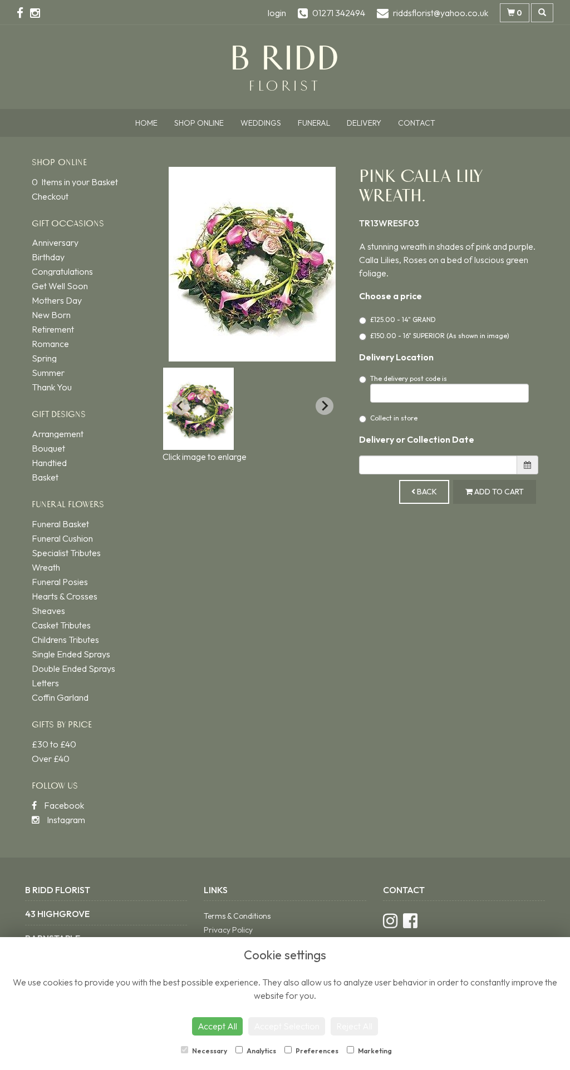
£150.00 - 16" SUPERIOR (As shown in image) (439, 335)
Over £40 (51, 758)
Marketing (374, 1051)
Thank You (52, 387)
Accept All (217, 1026)
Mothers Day (57, 300)
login (277, 12)
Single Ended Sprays (71, 654)
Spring (44, 358)
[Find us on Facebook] (23, 13)
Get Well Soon (60, 285)
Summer (48, 372)
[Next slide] (324, 406)
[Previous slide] (180, 406)
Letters (45, 682)
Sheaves (48, 610)
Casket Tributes (61, 625)
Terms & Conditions (237, 916)
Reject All (354, 1026)
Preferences (316, 1051)
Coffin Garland (60, 697)
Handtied (49, 462)
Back (426, 492)
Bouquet (48, 448)
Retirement (53, 329)
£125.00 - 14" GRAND (403, 319)
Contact (416, 123)
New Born (51, 314)
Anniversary (55, 242)
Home (146, 123)
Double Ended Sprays (73, 668)
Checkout (50, 196)
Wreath (46, 567)
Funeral (314, 123)
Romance (50, 343)
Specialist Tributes (66, 552)
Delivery (364, 123)
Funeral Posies (60, 581)
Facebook (63, 805)
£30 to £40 (54, 744)
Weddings (260, 123)
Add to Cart (498, 492)
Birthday (48, 256)
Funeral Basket (60, 523)
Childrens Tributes (65, 639)
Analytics (260, 1051)
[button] (198, 408)
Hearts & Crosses (64, 596)
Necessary (209, 1051)
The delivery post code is (408, 378)
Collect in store (393, 418)
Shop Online (199, 123)
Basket (45, 477)
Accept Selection (287, 1026)
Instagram (65, 819)
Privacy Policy (228, 930)
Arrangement (57, 433)
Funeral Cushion (62, 538)
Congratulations (62, 271)
